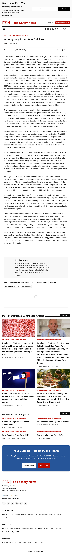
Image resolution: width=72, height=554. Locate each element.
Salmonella (26, 286)
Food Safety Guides (21, 514)
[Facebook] (45, 29)
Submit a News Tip (8, 532)
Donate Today (29, 465)
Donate (42, 542)
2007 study (8, 86)
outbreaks (52, 514)
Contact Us (12, 542)
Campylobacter (41, 282)
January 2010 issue (20, 97)
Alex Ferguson (11, 43)
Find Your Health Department (11, 528)
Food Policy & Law (7, 514)
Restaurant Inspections (29, 528)
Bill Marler (8, 358)
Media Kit (31, 542)
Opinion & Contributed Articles (16, 35)
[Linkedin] (53, 29)
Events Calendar (43, 528)
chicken (53, 282)
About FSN (44, 465)
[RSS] (57, 29)
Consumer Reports (12, 286)
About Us (5, 542)
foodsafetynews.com (8, 486)
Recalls (59, 514)
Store (36, 542)
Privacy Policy (22, 542)
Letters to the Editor (56, 528)
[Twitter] (48, 29)
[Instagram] (50, 29)
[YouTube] (55, 29)
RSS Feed (18, 532)
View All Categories (8, 518)
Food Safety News (38, 551)
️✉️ (5, 495)
